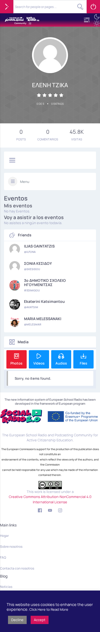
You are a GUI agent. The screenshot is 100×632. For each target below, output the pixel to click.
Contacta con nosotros (17, 568)
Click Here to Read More (48, 609)
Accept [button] (39, 619)
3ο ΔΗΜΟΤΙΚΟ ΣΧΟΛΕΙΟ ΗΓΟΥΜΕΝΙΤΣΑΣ (45, 282)
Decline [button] (17, 619)
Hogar (4, 535)
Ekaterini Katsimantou (44, 301)
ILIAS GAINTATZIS (39, 246)
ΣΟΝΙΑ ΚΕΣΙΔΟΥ (38, 263)
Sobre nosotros (11, 546)
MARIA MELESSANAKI (42, 319)
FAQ (3, 557)
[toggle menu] (12, 160)
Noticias (6, 586)
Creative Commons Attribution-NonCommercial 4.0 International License (50, 499)
